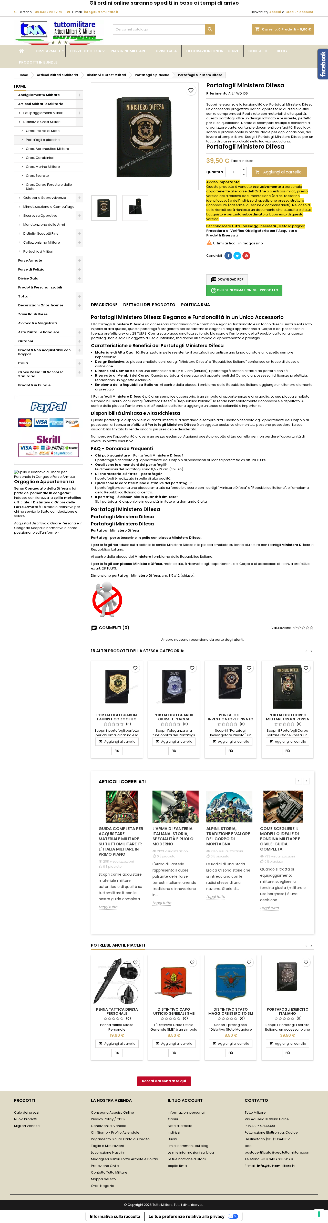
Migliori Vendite (27, 1125)
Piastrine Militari (128, 51)
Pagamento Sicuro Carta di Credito (120, 1139)
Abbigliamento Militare (39, 94)
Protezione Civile (105, 1165)
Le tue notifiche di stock (187, 1159)
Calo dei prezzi (26, 1112)
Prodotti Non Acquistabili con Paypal (44, 352)
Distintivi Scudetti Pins (40, 233)
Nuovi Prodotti (25, 1119)
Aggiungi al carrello (278, 172)
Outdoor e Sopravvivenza (44, 197)
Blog (282, 51)
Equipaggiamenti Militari (43, 112)
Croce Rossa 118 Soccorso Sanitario (41, 374)
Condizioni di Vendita (108, 1125)
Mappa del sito (103, 1179)
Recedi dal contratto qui (164, 1081)
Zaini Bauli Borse (32, 314)
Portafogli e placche (43, 139)
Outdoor (26, 341)
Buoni (172, 1139)
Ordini (173, 1119)
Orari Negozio (102, 1185)
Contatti (257, 51)
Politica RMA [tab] (195, 305)
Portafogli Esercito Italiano (288, 1011)
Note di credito (180, 1125)
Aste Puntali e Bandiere (38, 332)
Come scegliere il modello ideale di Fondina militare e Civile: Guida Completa (280, 839)
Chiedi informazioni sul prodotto (244, 290)
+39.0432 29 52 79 (47, 12)
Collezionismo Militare (41, 242)
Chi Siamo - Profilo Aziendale (115, 1132)
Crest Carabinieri (40, 157)
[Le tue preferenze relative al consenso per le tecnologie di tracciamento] (319, 1214)
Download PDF (227, 280)
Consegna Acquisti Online (112, 1112)
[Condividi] (228, 256)
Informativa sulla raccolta (115, 1216)
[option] (122, 854)
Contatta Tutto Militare (109, 1172)
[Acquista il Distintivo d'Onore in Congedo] (48, 474)
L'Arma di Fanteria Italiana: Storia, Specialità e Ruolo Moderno (172, 836)
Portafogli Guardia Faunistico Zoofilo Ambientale (117, 719)
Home (20, 86)
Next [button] (306, 781)
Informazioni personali (186, 1112)
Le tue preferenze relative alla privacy (186, 1216)
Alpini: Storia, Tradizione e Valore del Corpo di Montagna (228, 836)
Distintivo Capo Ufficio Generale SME (173, 1011)
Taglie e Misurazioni (107, 1145)
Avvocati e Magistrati (37, 323)
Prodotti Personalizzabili (40, 287)
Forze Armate (47, 51)
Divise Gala (166, 51)
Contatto (256, 1100)
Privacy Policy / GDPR (108, 1119)
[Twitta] (237, 256)
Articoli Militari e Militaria (41, 103)
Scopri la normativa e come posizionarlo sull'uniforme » (45, 530)
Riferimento (217, 93)
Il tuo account (185, 1100)
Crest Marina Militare (43, 166)
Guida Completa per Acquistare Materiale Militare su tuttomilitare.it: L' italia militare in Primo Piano (121, 841)
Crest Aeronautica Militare (47, 148)
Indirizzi (174, 1132)
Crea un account (299, 12)
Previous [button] (298, 781)
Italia (23, 363)
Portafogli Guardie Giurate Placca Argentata (173, 719)
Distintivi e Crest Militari (41, 121)
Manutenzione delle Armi (44, 224)
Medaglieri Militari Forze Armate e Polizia (124, 1159)
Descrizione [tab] (104, 305)
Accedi (275, 12)
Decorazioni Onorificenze (212, 51)
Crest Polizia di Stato (43, 130)
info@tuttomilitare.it (101, 12)
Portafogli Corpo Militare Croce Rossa (287, 717)
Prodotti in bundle (38, 62)
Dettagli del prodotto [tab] (149, 305)
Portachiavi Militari (38, 251)
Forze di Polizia (85, 51)
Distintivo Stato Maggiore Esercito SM (230, 1011)
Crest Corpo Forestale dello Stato (49, 186)
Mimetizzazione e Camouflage (49, 206)
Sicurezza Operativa (40, 215)
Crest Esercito (37, 175)
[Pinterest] (246, 256)
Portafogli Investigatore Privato (230, 717)
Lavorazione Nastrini (108, 1152)
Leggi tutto (108, 907)
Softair (24, 296)
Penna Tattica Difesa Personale (117, 1011)
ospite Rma (177, 1165)
